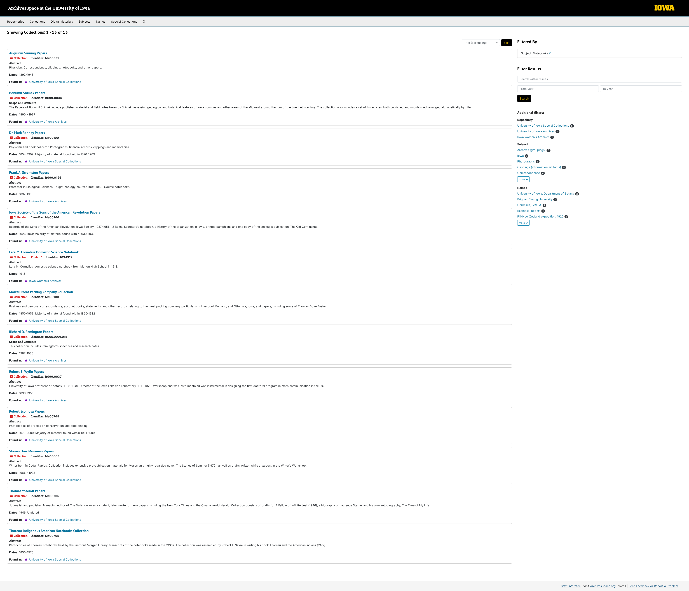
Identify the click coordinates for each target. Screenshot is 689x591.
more (522, 179)
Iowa (522, 155)
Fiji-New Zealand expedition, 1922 (542, 216)
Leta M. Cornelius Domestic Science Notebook (44, 252)
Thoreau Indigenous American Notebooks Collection (49, 530)
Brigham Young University (536, 199)
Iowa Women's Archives (45, 281)
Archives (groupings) (533, 150)
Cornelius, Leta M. (531, 205)
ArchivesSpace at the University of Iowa (49, 8)
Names (100, 21)
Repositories (15, 21)
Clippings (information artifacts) (541, 167)
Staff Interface (571, 586)
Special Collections (124, 21)
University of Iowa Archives (48, 121)
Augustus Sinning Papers (28, 53)
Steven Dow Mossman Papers (31, 451)
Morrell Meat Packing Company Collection (41, 292)
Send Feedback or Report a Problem (653, 586)
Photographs (527, 161)
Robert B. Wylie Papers (26, 371)
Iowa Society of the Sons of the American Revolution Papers (54, 212)
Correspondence (530, 173)
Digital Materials (62, 21)
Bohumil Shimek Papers (27, 93)
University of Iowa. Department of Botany (547, 193)
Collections (37, 21)
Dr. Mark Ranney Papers (27, 132)
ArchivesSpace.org (603, 586)
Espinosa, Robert (530, 210)
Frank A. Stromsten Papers (29, 172)
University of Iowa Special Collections (55, 82)
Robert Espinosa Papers (27, 411)
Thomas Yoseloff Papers (27, 491)
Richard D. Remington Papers (31, 331)
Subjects (84, 21)
